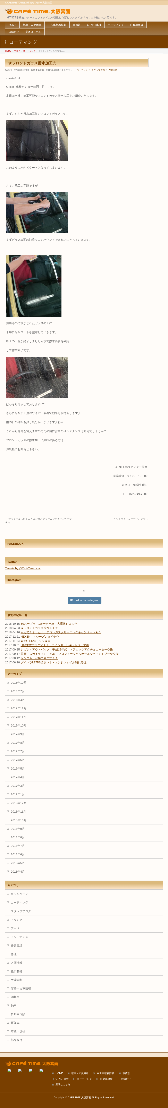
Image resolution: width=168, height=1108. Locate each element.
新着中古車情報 (21, 988)
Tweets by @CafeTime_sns (23, 568)
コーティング (83, 70)
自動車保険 (18, 1014)
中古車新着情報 (105, 1073)
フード (15, 928)
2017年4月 (18, 777)
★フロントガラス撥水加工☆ (39, 628)
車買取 (126, 1073)
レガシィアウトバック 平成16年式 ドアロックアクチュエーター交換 (67, 649)
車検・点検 (18, 1031)
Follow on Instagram (87, 600)
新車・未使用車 (80, 1073)
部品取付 (16, 1040)
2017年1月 (18, 794)
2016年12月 (18, 803)
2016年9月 (18, 828)
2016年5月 (18, 863)
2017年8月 (18, 742)
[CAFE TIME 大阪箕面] (37, 11)
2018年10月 (18, 682)
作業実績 (112, 70)
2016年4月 (18, 871)
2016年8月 (18, 837)
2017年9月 (18, 734)
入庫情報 (16, 962)
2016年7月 (18, 845)
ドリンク (16, 919)
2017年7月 (18, 751)
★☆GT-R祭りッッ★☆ (35, 641)
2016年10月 (18, 820)
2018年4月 (18, 700)
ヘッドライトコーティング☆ (131, 518)
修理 (14, 954)
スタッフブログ (99, 70)
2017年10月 (18, 725)
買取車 (15, 1022)
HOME (59, 1073)
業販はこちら (63, 1084)
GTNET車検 (62, 1079)
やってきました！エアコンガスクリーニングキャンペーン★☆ (61, 632)
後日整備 (16, 971)
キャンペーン (19, 894)
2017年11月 (18, 717)
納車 (14, 1005)
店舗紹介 (126, 1079)
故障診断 (16, 980)
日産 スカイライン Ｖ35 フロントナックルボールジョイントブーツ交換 (70, 653)
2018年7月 (18, 691)
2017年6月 (18, 760)
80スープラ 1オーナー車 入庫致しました (49, 623)
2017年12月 (18, 708)
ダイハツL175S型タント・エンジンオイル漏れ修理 (53, 662)
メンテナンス (19, 937)
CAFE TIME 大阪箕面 (79, 1097)
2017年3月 (18, 785)
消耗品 (15, 997)
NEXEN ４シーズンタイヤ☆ (40, 636)
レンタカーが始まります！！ (39, 658)
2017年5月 (18, 768)
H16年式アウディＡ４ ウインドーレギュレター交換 (55, 645)
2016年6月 (18, 854)
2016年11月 (18, 811)
